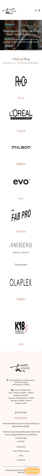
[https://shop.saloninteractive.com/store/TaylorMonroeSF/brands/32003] (21, 114)
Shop (21, 455)
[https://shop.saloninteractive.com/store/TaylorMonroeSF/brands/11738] (21, 147)
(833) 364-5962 (21, 418)
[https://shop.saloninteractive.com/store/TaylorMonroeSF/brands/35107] (21, 181)
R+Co (21, 98)
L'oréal (21, 131)
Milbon (21, 164)
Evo (21, 198)
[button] (39, 10)
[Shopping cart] (36, 10)
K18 (21, 344)
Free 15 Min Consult (21, 451)
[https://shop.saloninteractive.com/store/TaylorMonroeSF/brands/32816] (21, 327)
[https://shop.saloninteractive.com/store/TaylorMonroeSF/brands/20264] (21, 282)
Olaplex (21, 299)
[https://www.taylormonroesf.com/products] (21, 214)
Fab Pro (21, 231)
